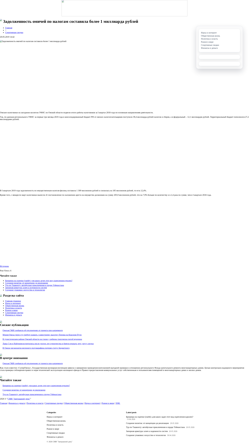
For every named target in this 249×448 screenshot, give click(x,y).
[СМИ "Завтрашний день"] (124, 8)
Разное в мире (11, 310)
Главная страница (13, 301)
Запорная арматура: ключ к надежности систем (26, 288)
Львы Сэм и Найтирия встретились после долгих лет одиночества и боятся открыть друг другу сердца (48, 344)
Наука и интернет (13, 303)
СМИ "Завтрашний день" (19, 399)
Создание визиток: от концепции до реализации (26, 283)
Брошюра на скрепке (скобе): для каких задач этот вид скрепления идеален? (38, 281)
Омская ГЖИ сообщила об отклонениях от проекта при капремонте (33, 330)
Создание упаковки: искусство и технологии (25, 290)
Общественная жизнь (14, 306)
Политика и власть (13, 308)
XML (118, 403)
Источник (4, 266)
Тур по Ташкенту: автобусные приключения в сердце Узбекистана (34, 285)
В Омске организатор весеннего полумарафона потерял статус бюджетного (36, 348)
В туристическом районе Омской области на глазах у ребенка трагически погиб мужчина (42, 339)
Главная (8, 28)
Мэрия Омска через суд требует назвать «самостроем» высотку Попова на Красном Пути (42, 335)
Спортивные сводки (14, 32)
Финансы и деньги (13, 315)
